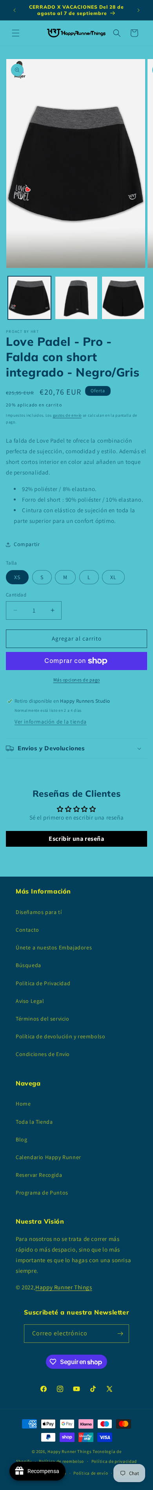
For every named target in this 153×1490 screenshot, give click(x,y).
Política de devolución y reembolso (60, 1036)
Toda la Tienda (34, 1121)
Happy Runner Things (63, 1287)
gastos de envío (67, 415)
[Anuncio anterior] (14, 10)
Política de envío (90, 1473)
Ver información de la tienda (51, 721)
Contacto (27, 929)
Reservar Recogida (39, 1174)
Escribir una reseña (76, 839)
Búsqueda (28, 965)
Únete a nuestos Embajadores (54, 947)
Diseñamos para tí (39, 912)
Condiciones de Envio (43, 1054)
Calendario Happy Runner (48, 1157)
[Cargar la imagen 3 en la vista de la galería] (123, 297)
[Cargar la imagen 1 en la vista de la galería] (29, 297)
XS (17, 577)
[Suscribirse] (120, 1333)
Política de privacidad (114, 1461)
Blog (21, 1139)
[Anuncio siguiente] (138, 10)
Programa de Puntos (42, 1192)
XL (113, 577)
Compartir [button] (27, 544)
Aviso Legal (30, 1000)
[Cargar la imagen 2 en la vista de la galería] (76, 297)
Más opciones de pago (76, 680)
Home (23, 1103)
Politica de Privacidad (43, 983)
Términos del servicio (42, 1018)
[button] (15, 33)
